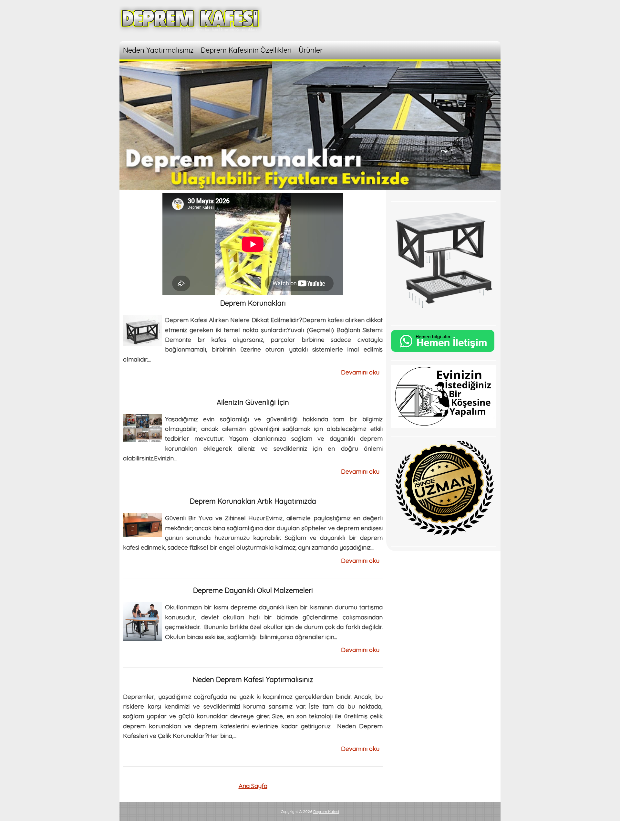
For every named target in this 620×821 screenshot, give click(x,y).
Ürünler (311, 50)
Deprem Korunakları (253, 303)
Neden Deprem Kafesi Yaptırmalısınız (253, 679)
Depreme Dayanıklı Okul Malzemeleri (253, 590)
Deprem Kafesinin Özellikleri (246, 50)
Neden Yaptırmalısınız (158, 50)
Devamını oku (360, 372)
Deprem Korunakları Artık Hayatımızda (253, 501)
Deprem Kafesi (326, 811)
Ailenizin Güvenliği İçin (253, 402)
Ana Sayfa (253, 786)
